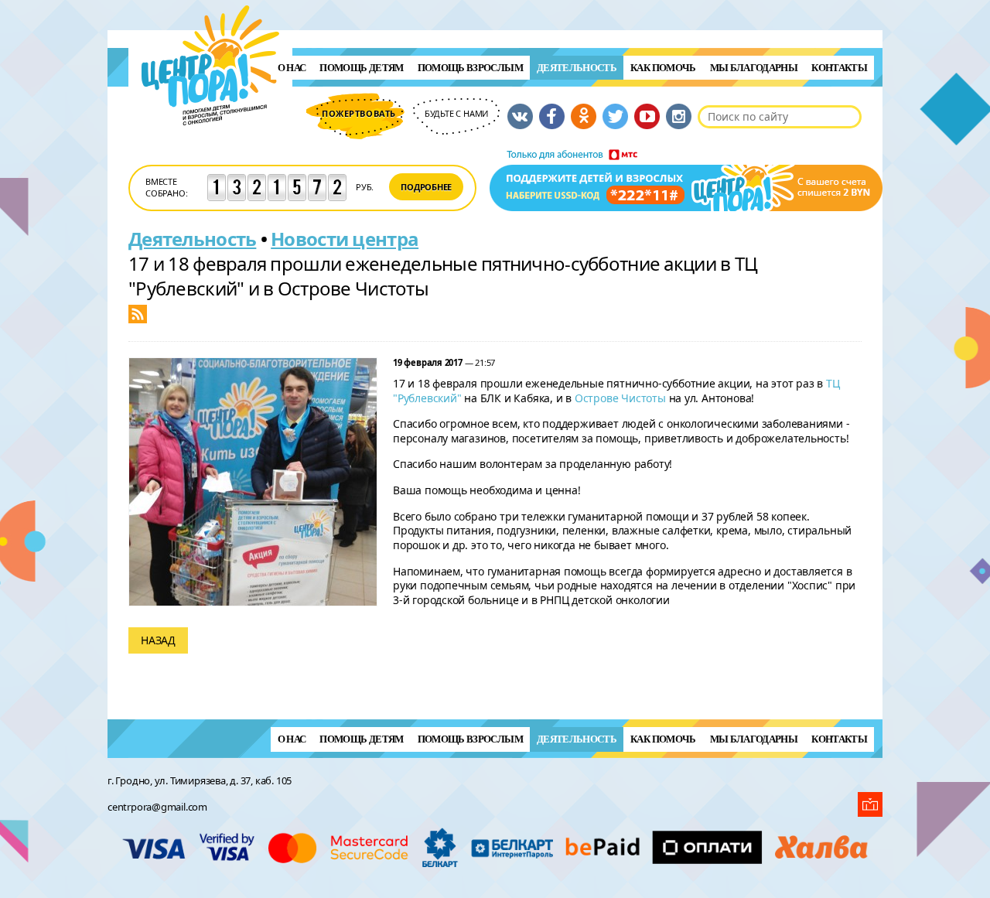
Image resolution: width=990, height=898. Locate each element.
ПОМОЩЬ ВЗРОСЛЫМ (470, 67)
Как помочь (663, 67)
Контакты (839, 67)
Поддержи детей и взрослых (686, 180)
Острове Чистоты (620, 398)
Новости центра (344, 238)
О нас (292, 67)
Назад (158, 640)
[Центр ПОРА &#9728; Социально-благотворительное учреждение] (211, 145)
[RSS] (137, 313)
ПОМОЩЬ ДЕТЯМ (361, 67)
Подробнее (426, 187)
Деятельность (576, 67)
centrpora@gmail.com (157, 807)
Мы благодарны (754, 67)
